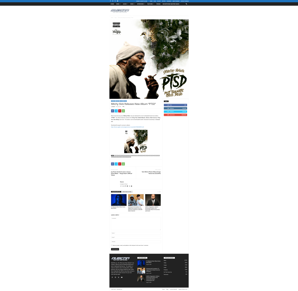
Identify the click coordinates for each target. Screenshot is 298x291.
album (120, 155)
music (113, 156)
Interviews (140, 4)
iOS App (159, 1)
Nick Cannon (121, 156)
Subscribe (184, 114)
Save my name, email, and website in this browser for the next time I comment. (130, 245)
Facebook (169, 1)
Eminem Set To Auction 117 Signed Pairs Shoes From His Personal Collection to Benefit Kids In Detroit (135, 209)
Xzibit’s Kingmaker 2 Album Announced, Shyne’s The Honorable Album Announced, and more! (152, 209)
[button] (186, 4)
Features (150, 4)
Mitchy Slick (156, 155)
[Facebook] (110, 1)
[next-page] (160, 192)
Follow (184, 108)
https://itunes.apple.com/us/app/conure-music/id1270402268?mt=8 (127, 127)
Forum (158, 4)
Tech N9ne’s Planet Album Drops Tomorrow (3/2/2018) (151, 172)
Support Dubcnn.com (183, 289)
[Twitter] (116, 110)
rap (125, 156)
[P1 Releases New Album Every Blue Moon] (119, 200)
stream (129, 156)
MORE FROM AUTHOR (126, 191)
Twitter (163, 1)
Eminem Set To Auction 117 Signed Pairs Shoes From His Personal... (153, 270)
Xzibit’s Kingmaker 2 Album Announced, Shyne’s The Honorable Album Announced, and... (152, 278)
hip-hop (141, 155)
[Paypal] (125, 186)
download (130, 155)
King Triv (146, 155)
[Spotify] (127, 186)
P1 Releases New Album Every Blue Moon (118, 207)
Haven (113, 106)
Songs (125, 101)
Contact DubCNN (185, 1)
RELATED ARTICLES (116, 191)
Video (132, 4)
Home (151, 1)
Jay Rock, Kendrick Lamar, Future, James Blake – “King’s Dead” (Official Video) (121, 173)
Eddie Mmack (136, 155)
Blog (155, 1)
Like (185, 105)
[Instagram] (113, 1)
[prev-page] (158, 192)
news (116, 156)
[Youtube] (118, 1)
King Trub (151, 155)
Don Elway (125, 155)
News (117, 4)
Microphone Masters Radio (171, 4)
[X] (115, 1)
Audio (125, 4)
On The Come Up (168, 272)
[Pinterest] (119, 110)
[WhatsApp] (123, 110)
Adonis (116, 155)
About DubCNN (176, 1)
